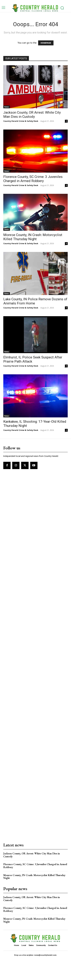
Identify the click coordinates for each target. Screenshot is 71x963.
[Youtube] (33, 465)
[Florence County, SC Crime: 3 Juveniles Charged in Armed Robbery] (35, 151)
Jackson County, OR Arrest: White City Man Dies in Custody (32, 114)
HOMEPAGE (46, 43)
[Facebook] (7, 465)
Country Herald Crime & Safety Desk (20, 121)
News (6, 107)
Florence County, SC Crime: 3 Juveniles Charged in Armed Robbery (33, 179)
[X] (24, 465)
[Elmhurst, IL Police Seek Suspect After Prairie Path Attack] (35, 334)
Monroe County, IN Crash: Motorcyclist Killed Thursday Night (32, 237)
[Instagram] (15, 465)
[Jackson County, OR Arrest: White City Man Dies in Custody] (35, 86)
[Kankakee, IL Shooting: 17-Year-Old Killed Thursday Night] (35, 395)
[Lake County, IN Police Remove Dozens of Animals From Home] (35, 273)
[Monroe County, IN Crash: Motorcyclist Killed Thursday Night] (35, 212)
